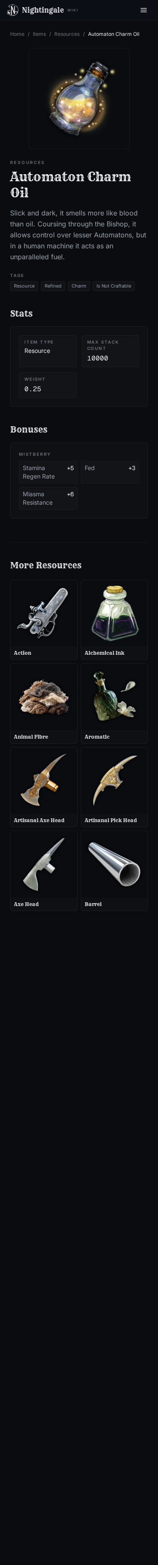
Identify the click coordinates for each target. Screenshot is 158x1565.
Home (17, 34)
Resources (67, 34)
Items (39, 34)
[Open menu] (143, 10)
